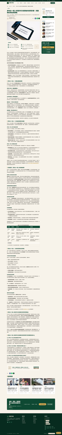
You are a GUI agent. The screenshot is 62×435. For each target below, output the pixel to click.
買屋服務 (23, 417)
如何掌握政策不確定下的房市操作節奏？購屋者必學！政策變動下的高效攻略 (37, 388)
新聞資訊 (34, 420)
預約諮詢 (36, 368)
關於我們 (34, 421)
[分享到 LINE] (37, 18)
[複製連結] (39, 18)
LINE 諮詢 (36, 367)
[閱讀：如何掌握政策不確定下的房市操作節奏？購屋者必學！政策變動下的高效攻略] (41, 392)
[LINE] (7, 422)
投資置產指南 (24, 422)
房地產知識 (23, 421)
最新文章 (10, 6)
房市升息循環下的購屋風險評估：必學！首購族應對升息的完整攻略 (24, 388)
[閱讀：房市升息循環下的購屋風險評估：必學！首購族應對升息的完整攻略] (29, 392)
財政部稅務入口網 (26, 309)
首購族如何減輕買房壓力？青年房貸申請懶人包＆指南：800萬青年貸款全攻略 (12, 388)
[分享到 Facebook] (35, 18)
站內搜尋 (34, 422)
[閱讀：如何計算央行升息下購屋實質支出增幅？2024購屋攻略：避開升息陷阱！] (53, 392)
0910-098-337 (53, 0)
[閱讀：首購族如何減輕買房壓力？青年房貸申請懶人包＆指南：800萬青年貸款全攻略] (17, 392)
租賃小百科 (23, 420)
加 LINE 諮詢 (49, 47)
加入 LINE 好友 (47, 419)
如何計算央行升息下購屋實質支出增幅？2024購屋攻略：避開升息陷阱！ (49, 388)
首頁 (7, 6)
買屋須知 (14, 6)
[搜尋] (49, 3)
